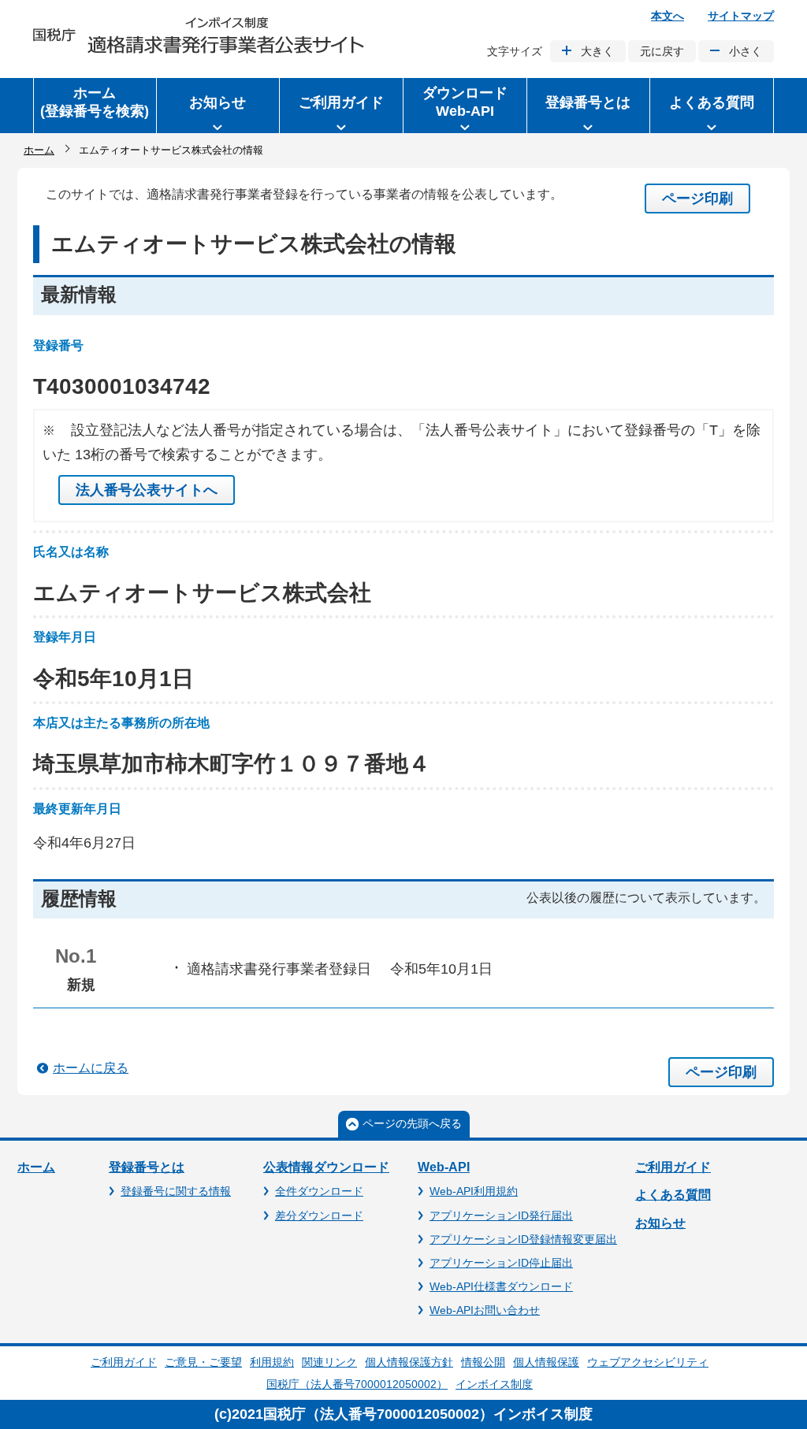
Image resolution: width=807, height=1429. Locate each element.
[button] (218, 105)
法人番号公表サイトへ (147, 490)
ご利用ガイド (673, 1167)
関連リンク (329, 1362)
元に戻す (662, 51)
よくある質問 (673, 1194)
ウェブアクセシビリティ (647, 1362)
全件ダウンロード (319, 1191)
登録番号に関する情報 (176, 1191)
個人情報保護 (546, 1362)
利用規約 (272, 1362)
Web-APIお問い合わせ (485, 1310)
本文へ (667, 15)
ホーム (39, 150)
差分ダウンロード (319, 1215)
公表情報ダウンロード (326, 1167)
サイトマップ (741, 15)
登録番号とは (146, 1167)
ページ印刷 (697, 198)
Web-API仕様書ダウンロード (501, 1286)
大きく (597, 51)
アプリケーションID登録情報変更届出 (523, 1239)
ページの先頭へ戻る (412, 1123)
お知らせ (660, 1223)
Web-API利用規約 (474, 1191)
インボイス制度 (494, 1384)
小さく (745, 51)
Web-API (444, 1167)
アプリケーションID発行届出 (501, 1215)
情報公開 (483, 1362)
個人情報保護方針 (409, 1362)
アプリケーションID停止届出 (501, 1262)
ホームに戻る (90, 1068)
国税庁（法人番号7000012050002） (357, 1384)
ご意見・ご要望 (203, 1362)
